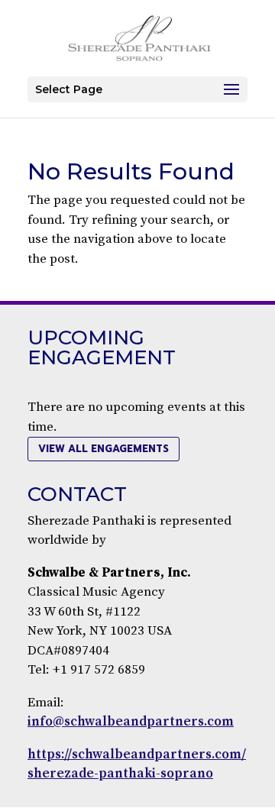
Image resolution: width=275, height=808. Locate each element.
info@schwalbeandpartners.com (131, 721)
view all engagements (103, 448)
